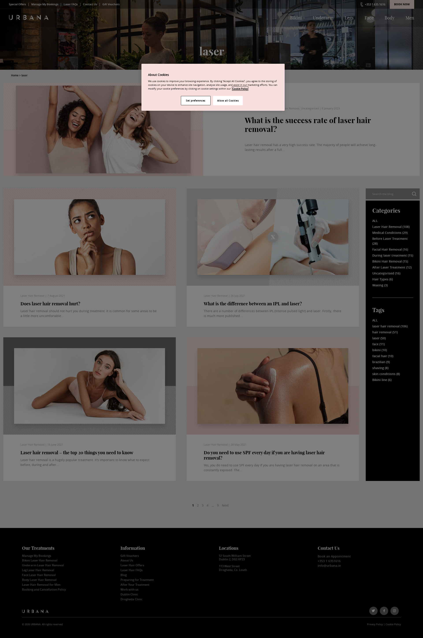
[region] (213, 87)
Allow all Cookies (228, 100)
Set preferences (195, 100)
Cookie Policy (240, 88)
